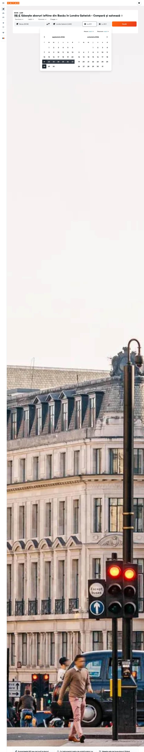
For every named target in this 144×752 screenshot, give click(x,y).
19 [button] (68, 57)
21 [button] (44, 62)
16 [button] (53, 57)
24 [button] (58, 62)
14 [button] (44, 57)
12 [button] (68, 52)
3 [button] (58, 47)
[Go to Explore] (3, 23)
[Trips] (3, 33)
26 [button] (68, 62)
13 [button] (72, 52)
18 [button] (63, 57)
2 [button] (53, 47)
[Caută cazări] (3, 13)
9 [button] (53, 52)
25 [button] (63, 62)
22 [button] (49, 62)
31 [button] (102, 66)
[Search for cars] (3, 17)
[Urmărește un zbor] (3, 27)
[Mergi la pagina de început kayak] (13, 3)
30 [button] (54, 66)
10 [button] (58, 52)
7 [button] (44, 52)
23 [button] (54, 62)
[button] (3, 3)
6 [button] (72, 47)
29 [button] (49, 66)
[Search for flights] (3, 9)
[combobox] (19, 19)
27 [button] (72, 62)
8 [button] (93, 52)
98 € (17, 15)
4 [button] (63, 47)
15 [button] (49, 57)
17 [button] (58, 57)
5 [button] (67, 47)
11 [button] (63, 52)
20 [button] (72, 57)
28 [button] (44, 66)
